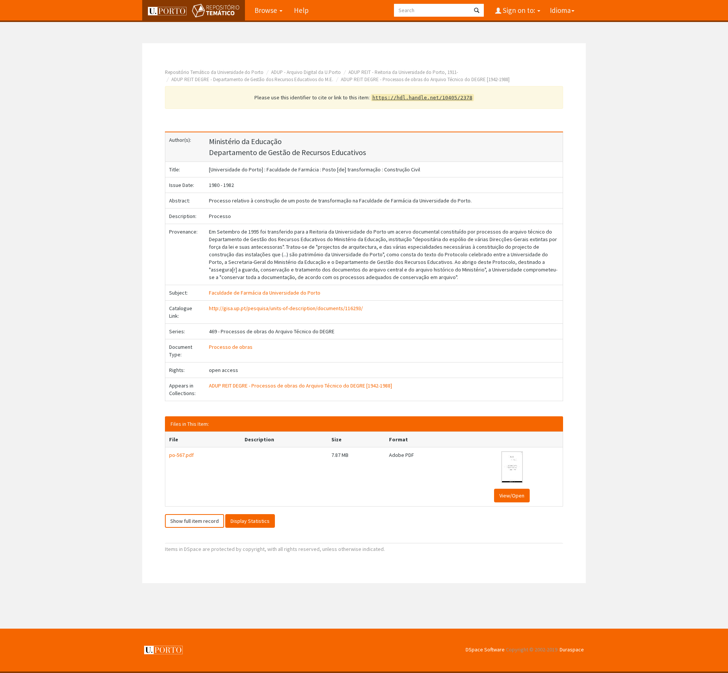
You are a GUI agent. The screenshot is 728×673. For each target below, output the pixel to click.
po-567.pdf (181, 455)
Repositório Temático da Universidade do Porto (214, 72)
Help (301, 10)
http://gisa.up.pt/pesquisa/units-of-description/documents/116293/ (286, 308)
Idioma (560, 10)
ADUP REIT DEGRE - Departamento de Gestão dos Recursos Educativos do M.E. (252, 79)
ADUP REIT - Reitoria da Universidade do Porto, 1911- (403, 72)
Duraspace (572, 649)
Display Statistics (250, 521)
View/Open (511, 495)
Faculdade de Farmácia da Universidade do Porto (264, 292)
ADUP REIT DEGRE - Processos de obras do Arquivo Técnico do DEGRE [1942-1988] (425, 79)
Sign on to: (519, 10)
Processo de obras (231, 347)
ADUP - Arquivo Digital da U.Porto (306, 72)
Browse (266, 10)
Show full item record (194, 521)
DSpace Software (485, 649)
